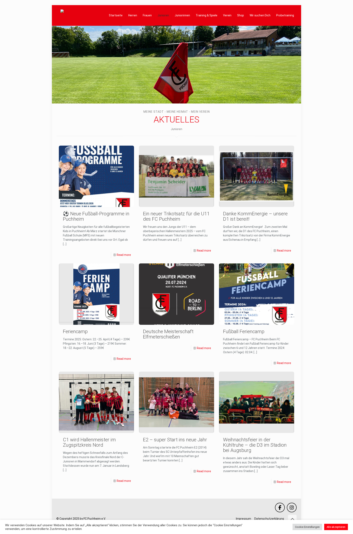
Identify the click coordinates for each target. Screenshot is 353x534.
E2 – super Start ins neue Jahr (175, 440)
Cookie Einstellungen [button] (307, 526)
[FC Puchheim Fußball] (68, 15)
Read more (124, 254)
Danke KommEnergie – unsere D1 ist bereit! (255, 216)
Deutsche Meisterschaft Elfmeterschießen (168, 334)
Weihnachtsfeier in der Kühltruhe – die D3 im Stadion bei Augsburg (255, 445)
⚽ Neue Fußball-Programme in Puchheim (96, 216)
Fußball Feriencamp (243, 331)
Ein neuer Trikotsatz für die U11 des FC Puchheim (176, 216)
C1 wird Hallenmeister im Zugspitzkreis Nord (89, 442)
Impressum (243, 518)
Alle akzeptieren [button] (336, 526)
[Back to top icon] (292, 519)
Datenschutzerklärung (269, 518)
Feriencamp (75, 331)
